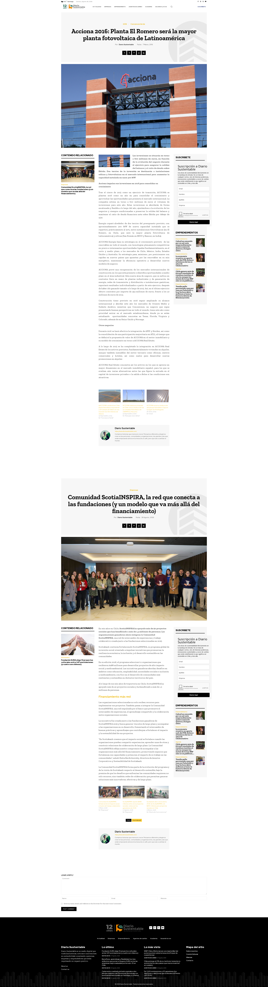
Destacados (106, 956)
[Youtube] (205, 1)
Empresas (64, 184)
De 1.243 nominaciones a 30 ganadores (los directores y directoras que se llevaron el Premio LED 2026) (162, 973)
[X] (203, 1)
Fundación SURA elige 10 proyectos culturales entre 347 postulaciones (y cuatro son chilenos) (120, 952)
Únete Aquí (193, 222)
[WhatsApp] (139, 53)
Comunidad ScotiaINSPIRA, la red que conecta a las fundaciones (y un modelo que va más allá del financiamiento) (77, 190)
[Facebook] (198, 1)
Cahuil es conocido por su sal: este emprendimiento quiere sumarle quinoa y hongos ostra (184, 246)
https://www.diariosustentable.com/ (126, 431)
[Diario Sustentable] (106, 435)
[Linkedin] (144, 53)
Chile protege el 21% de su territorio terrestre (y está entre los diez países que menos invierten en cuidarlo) (162, 963)
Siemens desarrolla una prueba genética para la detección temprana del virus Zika (96, 460)
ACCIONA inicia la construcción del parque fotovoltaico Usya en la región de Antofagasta (157, 407)
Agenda (178, 269)
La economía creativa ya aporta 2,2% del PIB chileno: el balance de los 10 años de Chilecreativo (185, 261)
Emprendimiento (181, 239)
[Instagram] (200, 1)
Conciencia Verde (138, 24)
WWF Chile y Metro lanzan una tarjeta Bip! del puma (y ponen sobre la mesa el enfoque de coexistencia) (161, 953)
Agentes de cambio (150, 958)
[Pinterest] (134, 53)
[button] (171, 7)
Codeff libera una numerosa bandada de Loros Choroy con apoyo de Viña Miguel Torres (172, 460)
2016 (125, 24)
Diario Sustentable (126, 45)
